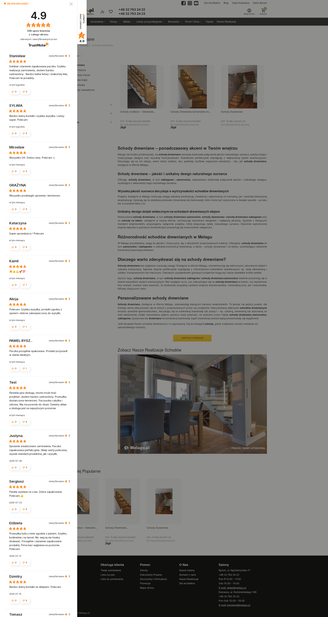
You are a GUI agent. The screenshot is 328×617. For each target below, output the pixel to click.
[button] (5, 3)
